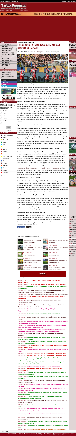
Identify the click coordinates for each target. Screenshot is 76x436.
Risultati (8, 130)
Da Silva (5, 110)
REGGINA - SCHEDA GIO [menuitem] (7, 77)
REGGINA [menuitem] (5, 46)
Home (2, 42)
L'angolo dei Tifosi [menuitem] (7, 60)
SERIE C (71, 171)
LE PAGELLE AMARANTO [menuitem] (5, 65)
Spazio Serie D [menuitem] (6, 74)
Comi (4, 115)
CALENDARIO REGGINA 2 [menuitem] (8, 55)
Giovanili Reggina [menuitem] (7, 50)
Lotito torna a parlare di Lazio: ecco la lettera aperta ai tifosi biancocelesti (47, 294)
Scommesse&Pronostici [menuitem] (9, 70)
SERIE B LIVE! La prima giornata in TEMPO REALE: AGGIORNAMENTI (46, 354)
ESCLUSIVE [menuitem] (5, 58)
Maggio (4, 113)
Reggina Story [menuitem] (6, 68)
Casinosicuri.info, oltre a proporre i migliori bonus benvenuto (38, 168)
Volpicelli (5, 118)
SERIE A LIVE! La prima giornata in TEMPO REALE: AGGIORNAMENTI (46, 284)
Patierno (5, 123)
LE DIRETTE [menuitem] (5, 62)
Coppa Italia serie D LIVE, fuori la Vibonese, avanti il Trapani (43, 366)
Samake (5, 120)
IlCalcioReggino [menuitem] (6, 72)
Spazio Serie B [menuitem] (6, 44)
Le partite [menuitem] (5, 52)
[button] (8, 127)
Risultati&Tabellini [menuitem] (7, 48)
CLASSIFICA (4, 132)
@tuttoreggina (55, 52)
